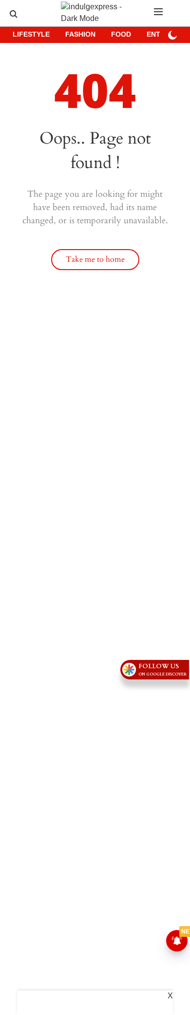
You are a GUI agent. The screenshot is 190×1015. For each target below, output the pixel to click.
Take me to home (95, 259)
